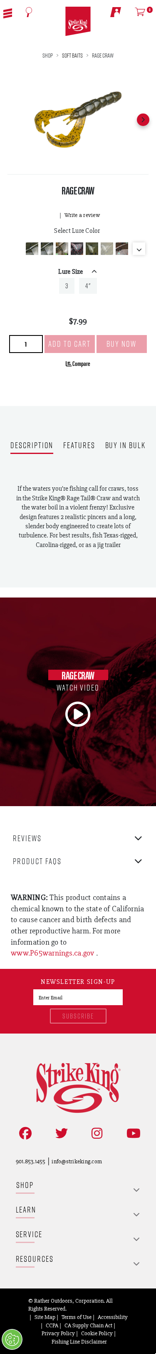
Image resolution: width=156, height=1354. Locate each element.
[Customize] (12, 1339)
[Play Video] (78, 714)
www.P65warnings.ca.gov (53, 952)
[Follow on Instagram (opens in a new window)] (95, 1133)
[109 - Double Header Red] (107, 248)
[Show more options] (139, 248)
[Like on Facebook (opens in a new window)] (24, 1133)
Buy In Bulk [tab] (125, 446)
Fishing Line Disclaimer (79, 1341)
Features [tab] (79, 446)
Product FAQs (37, 861)
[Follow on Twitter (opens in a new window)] (60, 1133)
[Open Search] (29, 12)
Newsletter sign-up (78, 982)
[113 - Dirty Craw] (122, 248)
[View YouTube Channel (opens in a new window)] (132, 1133)
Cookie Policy (97, 1333)
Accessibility (113, 1317)
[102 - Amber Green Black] (62, 248)
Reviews (27, 838)
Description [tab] (31, 446)
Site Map (45, 1317)
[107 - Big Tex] (77, 248)
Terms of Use (77, 1317)
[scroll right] (143, 119)
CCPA (52, 1325)
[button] (7, 12)
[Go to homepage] (78, 21)
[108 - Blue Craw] (92, 248)
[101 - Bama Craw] (47, 248)
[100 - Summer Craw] (32, 248)
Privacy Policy (58, 1333)
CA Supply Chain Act (88, 1325)
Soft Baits (72, 55)
